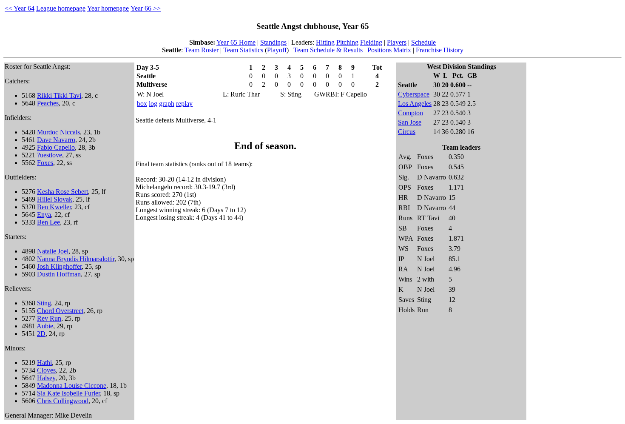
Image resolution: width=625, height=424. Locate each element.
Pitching (347, 42)
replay (184, 103)
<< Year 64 (19, 8)
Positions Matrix (389, 50)
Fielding (371, 42)
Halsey (46, 377)
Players (396, 42)
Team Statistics (243, 50)
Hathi (44, 362)
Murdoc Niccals (58, 132)
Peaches (48, 103)
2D (41, 333)
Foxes (45, 162)
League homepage (60, 8)
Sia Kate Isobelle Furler (68, 393)
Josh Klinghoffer (59, 266)
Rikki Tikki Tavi (59, 95)
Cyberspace (413, 94)
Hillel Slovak (54, 199)
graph (166, 103)
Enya (44, 214)
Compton (410, 113)
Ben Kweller (54, 207)
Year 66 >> (146, 8)
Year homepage (108, 8)
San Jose (409, 122)
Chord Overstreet (60, 310)
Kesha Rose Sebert (62, 191)
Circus (406, 131)
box (142, 103)
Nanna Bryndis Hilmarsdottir (75, 258)
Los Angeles (415, 103)
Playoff (277, 50)
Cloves (46, 370)
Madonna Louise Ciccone (71, 385)
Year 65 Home (236, 42)
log (153, 103)
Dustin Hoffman (59, 274)
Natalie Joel (52, 251)
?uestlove (49, 155)
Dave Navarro (56, 139)
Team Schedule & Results (328, 50)
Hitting (325, 42)
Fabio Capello (56, 147)
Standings (273, 42)
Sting (44, 303)
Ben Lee (48, 222)
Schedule (423, 42)
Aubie (45, 326)
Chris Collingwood (62, 400)
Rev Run (49, 318)
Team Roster (202, 50)
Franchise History (439, 50)
